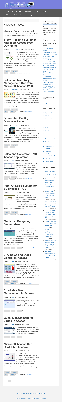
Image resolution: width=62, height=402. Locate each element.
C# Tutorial (48, 128)
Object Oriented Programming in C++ (50, 138)
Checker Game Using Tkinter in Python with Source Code (50, 223)
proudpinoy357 (15, 49)
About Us (37, 393)
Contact (16, 15)
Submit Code (23, 15)
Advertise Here (21, 393)
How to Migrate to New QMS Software (50, 206)
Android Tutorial (49, 122)
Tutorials (8, 15)
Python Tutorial (49, 161)
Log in (6, 73)
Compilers (37, 11)
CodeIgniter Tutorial (50, 119)
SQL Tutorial (48, 113)
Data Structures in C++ (50, 143)
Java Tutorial (48, 158)
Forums (32, 393)
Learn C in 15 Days (50, 134)
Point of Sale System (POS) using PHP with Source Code (49, 88)
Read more (7, 71)
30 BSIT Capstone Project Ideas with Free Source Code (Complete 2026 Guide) (50, 214)
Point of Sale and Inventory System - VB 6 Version (49, 78)
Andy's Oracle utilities (50, 201)
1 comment (14, 177)
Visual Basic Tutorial (48, 91)
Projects (18, 11)
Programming (28, 11)
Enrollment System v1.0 (49, 63)
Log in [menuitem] (46, 103)
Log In (31, 15)
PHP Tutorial (48, 116)
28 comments (14, 212)
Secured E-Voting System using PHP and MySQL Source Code (50, 194)
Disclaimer (30, 398)
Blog (13, 11)
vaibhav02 (14, 90)
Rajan (12, 161)
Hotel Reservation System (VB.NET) (48, 83)
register (12, 73)
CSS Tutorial (48, 131)
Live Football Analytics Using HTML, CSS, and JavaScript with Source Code (49, 232)
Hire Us (42, 393)
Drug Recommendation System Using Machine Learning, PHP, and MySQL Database (50, 183)
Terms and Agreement (40, 398)
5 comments (14, 71)
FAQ (27, 393)
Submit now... (50, 40)
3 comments (14, 145)
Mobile (45, 11)
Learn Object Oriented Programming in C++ (50, 153)
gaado (13, 192)
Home (7, 11)
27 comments (14, 109)
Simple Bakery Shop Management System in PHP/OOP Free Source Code (49, 68)
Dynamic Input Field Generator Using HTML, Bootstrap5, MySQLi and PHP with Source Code (50, 244)
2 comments (14, 281)
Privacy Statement (21, 398)
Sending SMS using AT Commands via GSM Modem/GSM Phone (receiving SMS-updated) (49, 59)
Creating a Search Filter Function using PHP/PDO (50, 53)
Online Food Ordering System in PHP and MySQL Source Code (50, 173)
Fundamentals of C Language (50, 147)
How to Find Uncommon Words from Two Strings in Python (50, 254)
